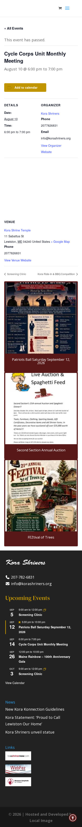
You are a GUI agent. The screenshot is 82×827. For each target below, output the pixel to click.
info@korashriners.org (31, 583)
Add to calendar (26, 87)
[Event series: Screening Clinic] (44, 609)
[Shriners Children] (18, 784)
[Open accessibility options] (73, 818)
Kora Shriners (50, 113)
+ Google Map (60, 241)
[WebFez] (18, 772)
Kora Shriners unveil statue (29, 732)
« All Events (13, 28)
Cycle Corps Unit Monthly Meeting (43, 644)
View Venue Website (17, 260)
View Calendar (15, 683)
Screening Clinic (16, 274)
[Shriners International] (18, 759)
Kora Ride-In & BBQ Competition (56, 274)
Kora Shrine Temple (17, 230)
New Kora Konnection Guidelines (34, 709)
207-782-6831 (22, 577)
